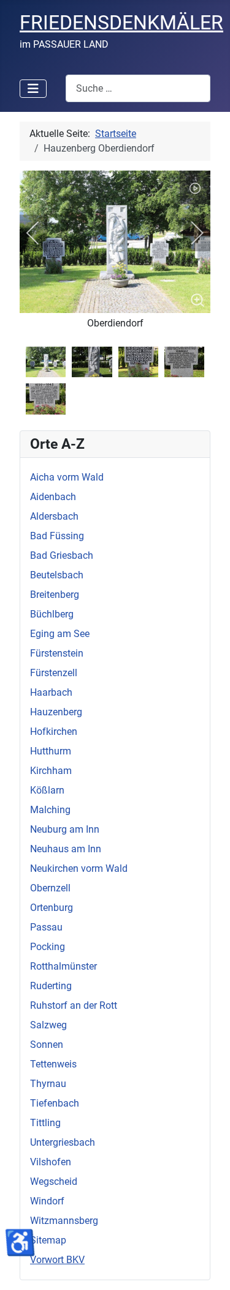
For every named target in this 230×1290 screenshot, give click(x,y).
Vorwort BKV (57, 1260)
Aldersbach (54, 516)
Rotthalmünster (63, 966)
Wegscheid (53, 1181)
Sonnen (46, 1044)
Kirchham (51, 770)
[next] (188, 233)
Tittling (45, 1123)
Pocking (47, 947)
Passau (46, 927)
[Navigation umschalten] (33, 88)
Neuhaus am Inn (65, 849)
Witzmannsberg (64, 1220)
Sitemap (48, 1240)
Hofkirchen (53, 731)
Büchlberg (52, 614)
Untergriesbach (62, 1142)
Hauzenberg (56, 712)
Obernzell (50, 888)
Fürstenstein (56, 653)
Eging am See (60, 633)
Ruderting (51, 986)
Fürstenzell (53, 673)
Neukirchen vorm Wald (79, 868)
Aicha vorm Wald (67, 477)
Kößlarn (47, 790)
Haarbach (51, 692)
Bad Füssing (57, 536)
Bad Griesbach (61, 555)
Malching (50, 810)
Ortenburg (51, 907)
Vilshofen (50, 1162)
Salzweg (48, 1025)
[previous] (41, 233)
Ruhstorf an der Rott (73, 1005)
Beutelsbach (56, 575)
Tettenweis (53, 1064)
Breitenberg (54, 594)
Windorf (47, 1201)
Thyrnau (48, 1083)
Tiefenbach (54, 1103)
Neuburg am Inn (64, 829)
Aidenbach (53, 497)
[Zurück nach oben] (208, 1267)
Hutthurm (50, 751)
